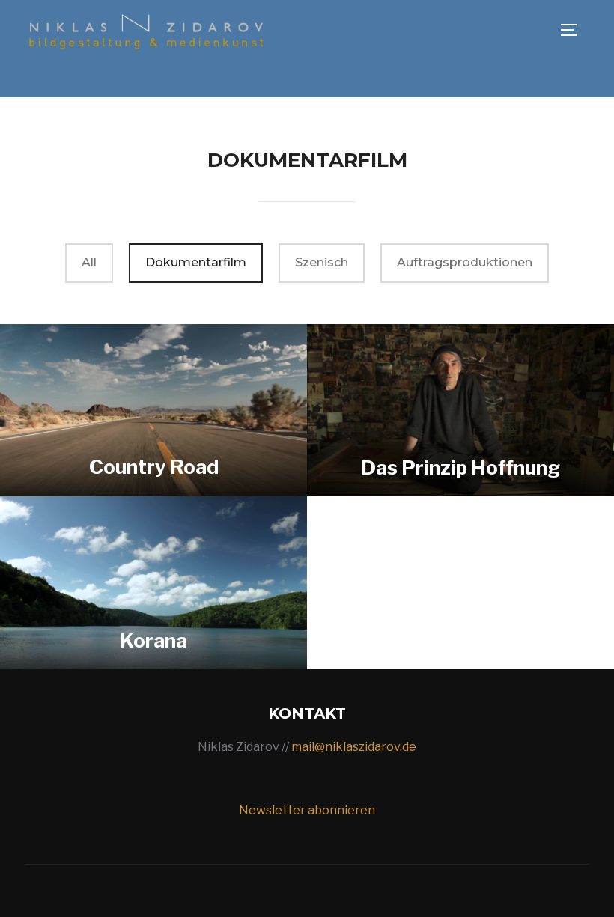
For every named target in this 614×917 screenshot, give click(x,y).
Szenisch (321, 262)
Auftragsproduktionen (464, 262)
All (89, 262)
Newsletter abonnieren (307, 810)
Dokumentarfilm (195, 262)
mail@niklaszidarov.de (353, 747)
